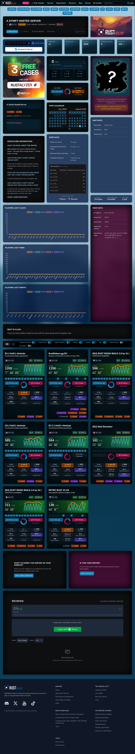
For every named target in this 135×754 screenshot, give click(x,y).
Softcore (76, 9)
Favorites (98, 3)
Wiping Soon (24, 9)
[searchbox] (113, 3)
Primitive (95, 9)
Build (55, 9)
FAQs (57, 703)
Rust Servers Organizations (64, 697)
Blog (80, 3)
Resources (72, 3)
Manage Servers (100, 724)
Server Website (39, 31)
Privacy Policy (59, 745)
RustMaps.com (111, 103)
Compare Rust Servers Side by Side (67, 718)
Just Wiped (37, 9)
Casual (109, 9)
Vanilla (85, 9)
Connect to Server (25, 49)
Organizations (61, 3)
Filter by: (32, 640)
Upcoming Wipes (101, 690)
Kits (125, 9)
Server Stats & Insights (63, 700)
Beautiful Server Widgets (103, 714)
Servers (25, 3)
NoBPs (117, 9)
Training (65, 9)
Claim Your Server (101, 721)
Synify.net (18, 123)
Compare (25, 31)
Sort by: (14, 640)
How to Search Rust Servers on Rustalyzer (69, 714)
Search (12, 9)
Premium (68, 13)
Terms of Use (59, 742)
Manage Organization (102, 727)
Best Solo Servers (101, 697)
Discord (87, 3)
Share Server (13, 31)
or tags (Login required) (19, 116)
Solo (47, 9)
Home (57, 690)
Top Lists (50, 3)
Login (132, 3)
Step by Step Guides (102, 718)
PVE (102, 9)
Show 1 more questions (17, 197)
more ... (97, 700)
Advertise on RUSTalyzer (103, 731)
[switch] (33, 342)
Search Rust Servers (62, 693)
